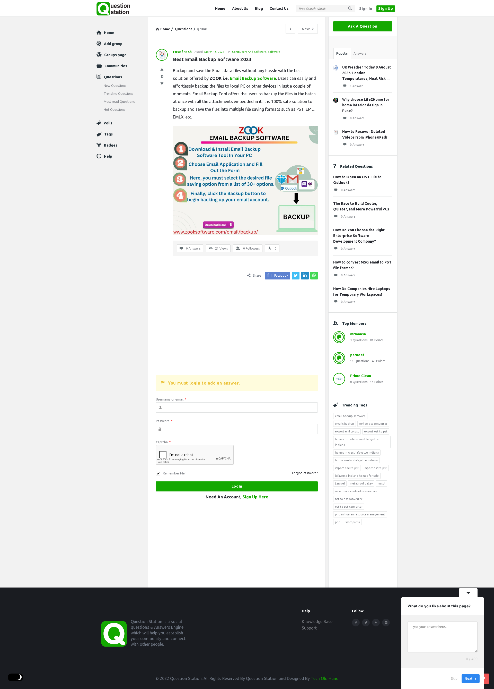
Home (220, 8)
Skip (454, 678)
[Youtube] (376, 622)
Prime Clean (360, 376)
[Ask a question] (484, 679)
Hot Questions (114, 109)
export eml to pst (347, 431)
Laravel (340, 483)
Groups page (115, 55)
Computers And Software (249, 51)
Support (309, 628)
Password (164, 421)
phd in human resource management (360, 514)
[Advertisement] (237, 323)
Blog (259, 8)
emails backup (344, 423)
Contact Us (279, 8)
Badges (110, 145)
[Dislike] (162, 83)
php (337, 522)
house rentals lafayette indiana (356, 460)
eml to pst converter (373, 423)
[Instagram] (386, 622)
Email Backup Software (253, 78)
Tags (108, 134)
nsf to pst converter (348, 498)
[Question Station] (122, 8)
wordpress (353, 522)
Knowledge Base (317, 621)
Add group (113, 44)
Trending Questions (118, 93)
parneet (357, 355)
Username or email (171, 399)
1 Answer (356, 86)
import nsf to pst (375, 468)
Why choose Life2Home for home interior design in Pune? (365, 105)
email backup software (350, 416)
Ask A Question (362, 26)
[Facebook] (356, 622)
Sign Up (385, 8)
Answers (360, 53)
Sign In (365, 8)
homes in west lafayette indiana (357, 452)
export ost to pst (375, 431)
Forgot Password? (305, 473)
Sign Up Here (255, 497)
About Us (240, 8)
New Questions (115, 85)
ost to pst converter (349, 506)
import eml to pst (347, 468)
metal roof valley (361, 483)
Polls (108, 123)
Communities (115, 66)
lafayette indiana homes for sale (357, 475)
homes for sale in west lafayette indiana (357, 442)
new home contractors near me (356, 491)
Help (108, 156)
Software (274, 51)
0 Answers (357, 118)
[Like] (162, 69)
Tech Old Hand (325, 678)
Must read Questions (119, 101)
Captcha (163, 442)
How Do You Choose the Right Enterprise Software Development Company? (359, 235)
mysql (381, 483)
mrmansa (358, 334)
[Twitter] (366, 622)
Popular (342, 53)
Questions (113, 77)
